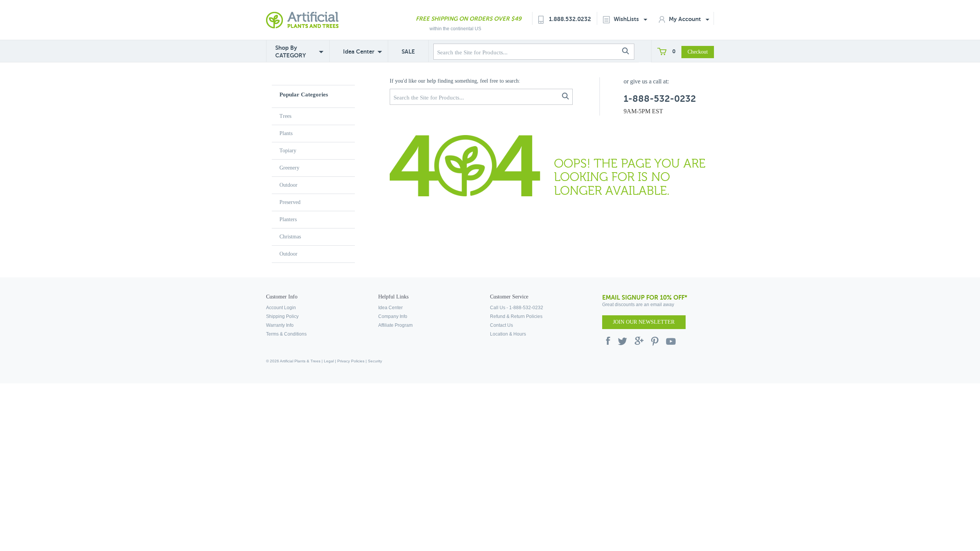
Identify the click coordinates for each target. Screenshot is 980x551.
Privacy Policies (350, 361)
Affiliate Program (395, 325)
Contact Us (501, 325)
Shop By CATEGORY (290, 51)
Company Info (392, 316)
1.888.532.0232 (570, 19)
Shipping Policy (282, 316)
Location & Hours (508, 334)
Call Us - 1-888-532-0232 (516, 307)
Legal (329, 361)
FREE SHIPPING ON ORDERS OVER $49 (468, 18)
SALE (408, 51)
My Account (685, 19)
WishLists (627, 19)
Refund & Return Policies (516, 316)
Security (375, 361)
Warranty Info (280, 325)
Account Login (281, 307)
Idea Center (358, 51)
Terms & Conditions (286, 334)
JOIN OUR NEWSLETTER (644, 322)
